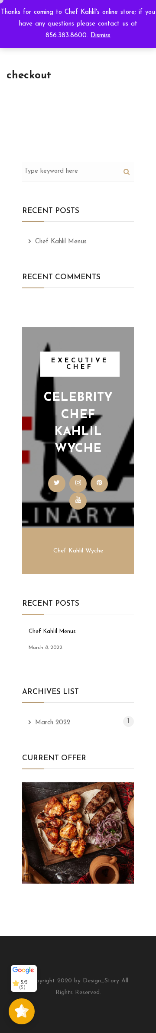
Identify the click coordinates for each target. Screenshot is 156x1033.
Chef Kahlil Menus (61, 242)
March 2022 (52, 723)
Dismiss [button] (100, 35)
